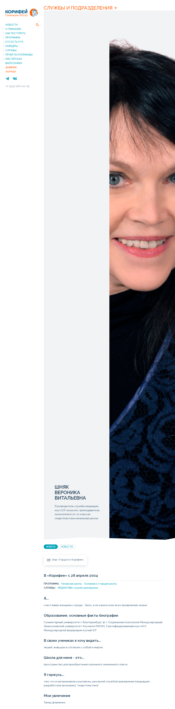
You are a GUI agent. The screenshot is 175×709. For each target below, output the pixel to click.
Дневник (11, 67)
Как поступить (15, 33)
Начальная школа (71, 583)
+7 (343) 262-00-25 (17, 86)
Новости (11, 24)
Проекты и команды (19, 54)
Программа (12, 37)
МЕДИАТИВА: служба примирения (78, 587)
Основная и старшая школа (100, 583)
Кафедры (11, 46)
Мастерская (13, 59)
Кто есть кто (14, 41)
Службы (11, 50)
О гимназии (13, 29)
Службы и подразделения (78, 7)
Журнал (10, 71)
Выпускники (13, 63)
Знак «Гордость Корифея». (68, 559)
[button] (37, 24)
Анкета (50, 546)
